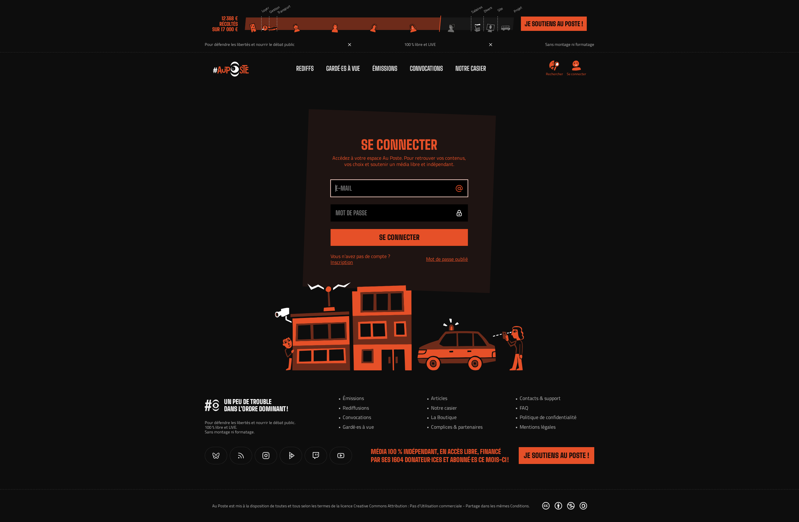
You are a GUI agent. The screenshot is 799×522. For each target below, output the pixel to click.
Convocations (426, 68)
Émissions (384, 68)
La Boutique (444, 417)
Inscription (342, 262)
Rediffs (305, 68)
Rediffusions (356, 407)
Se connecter (399, 237)
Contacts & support (540, 398)
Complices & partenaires (457, 427)
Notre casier (470, 68)
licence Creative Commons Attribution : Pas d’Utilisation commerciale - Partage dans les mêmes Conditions (435, 506)
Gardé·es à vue (343, 68)
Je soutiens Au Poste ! (554, 23)
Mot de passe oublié (447, 259)
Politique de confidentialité (548, 417)
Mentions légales (538, 427)
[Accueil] (224, 69)
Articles (439, 398)
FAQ (524, 407)
